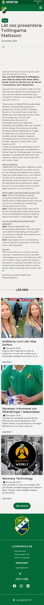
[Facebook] (14, 586)
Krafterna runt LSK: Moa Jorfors (19, 343)
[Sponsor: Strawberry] (38, 3)
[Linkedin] (28, 586)
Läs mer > (7, 362)
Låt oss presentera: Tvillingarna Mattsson (21, 30)
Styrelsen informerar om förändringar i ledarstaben (21, 410)
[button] (40, 7)
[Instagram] (21, 586)
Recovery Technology (17, 478)
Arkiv (5, 20)
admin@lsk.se (22, 568)
